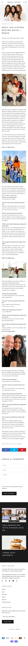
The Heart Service (6, 602)
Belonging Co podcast (9, 306)
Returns (4, 597)
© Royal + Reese (14, 629)
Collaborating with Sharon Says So (13, 527)
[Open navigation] (2, 2)
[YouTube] (13, 581)
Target (13, 209)
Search (3, 589)
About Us (4, 599)
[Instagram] (6, 581)
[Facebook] (2, 581)
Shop (3, 592)
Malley (18, 215)
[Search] (23, 2)
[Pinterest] (9, 581)
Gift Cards (4, 594)
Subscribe (7, 621)
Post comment (9, 493)
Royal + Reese (15, 45)
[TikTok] (16, 581)
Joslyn (3, 311)
